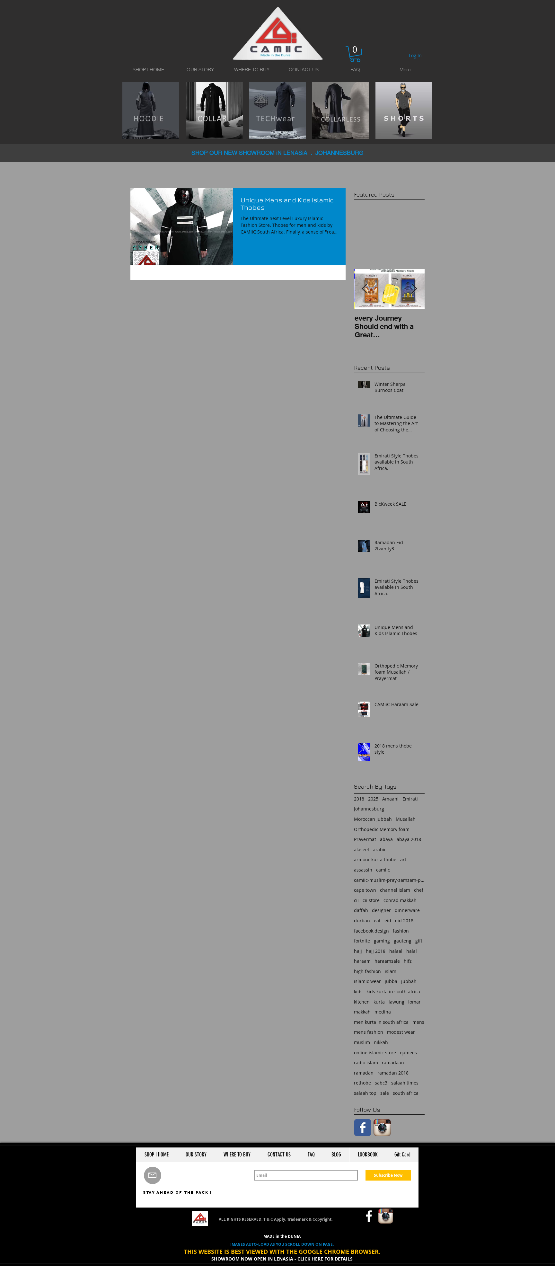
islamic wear (367, 981)
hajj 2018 (375, 951)
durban (362, 920)
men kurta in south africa (381, 1022)
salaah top (365, 1093)
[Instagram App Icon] (382, 1127)
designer (381, 910)
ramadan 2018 (393, 1073)
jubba (391, 981)
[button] (355, 54)
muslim (362, 1042)
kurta (379, 1002)
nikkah (381, 1042)
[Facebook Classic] (362, 1127)
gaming (382, 941)
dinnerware (407, 910)
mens (418, 1022)
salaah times (404, 1083)
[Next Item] (414, 289)
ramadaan (393, 1062)
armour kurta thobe (375, 859)
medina (382, 1012)
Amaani (390, 799)
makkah (362, 1012)
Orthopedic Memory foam (382, 829)
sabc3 (381, 1083)
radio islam (366, 1062)
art (403, 859)
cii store (371, 900)
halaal (395, 951)
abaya (386, 839)
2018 (359, 799)
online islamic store (375, 1052)
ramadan (364, 1073)
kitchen (362, 1002)
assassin (363, 870)
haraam (362, 961)
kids (358, 991)
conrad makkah (400, 900)
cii (356, 900)
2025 (373, 799)
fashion (401, 931)
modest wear (401, 1032)
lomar (414, 1002)
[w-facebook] (368, 1216)
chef (418, 890)
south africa (405, 1093)
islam (390, 971)
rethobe (362, 1083)
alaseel (361, 849)
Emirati (410, 799)
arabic (379, 849)
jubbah (409, 981)
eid (387, 920)
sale (384, 1093)
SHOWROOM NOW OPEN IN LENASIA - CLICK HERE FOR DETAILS (282, 1259)
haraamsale (387, 961)
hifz (408, 961)
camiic (383, 870)
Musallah (406, 819)
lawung (396, 1002)
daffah (361, 910)
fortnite (362, 941)
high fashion (367, 971)
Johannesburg (369, 809)
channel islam (395, 890)
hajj (358, 951)
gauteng (402, 941)
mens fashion (368, 1032)
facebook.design (371, 931)
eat (377, 920)
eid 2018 (404, 920)
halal (411, 951)
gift (418, 941)
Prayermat (365, 839)
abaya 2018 (409, 839)
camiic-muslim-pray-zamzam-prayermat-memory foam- (389, 880)
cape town (365, 890)
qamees (408, 1052)
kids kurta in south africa (393, 991)
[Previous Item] (364, 289)
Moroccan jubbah (373, 819)
